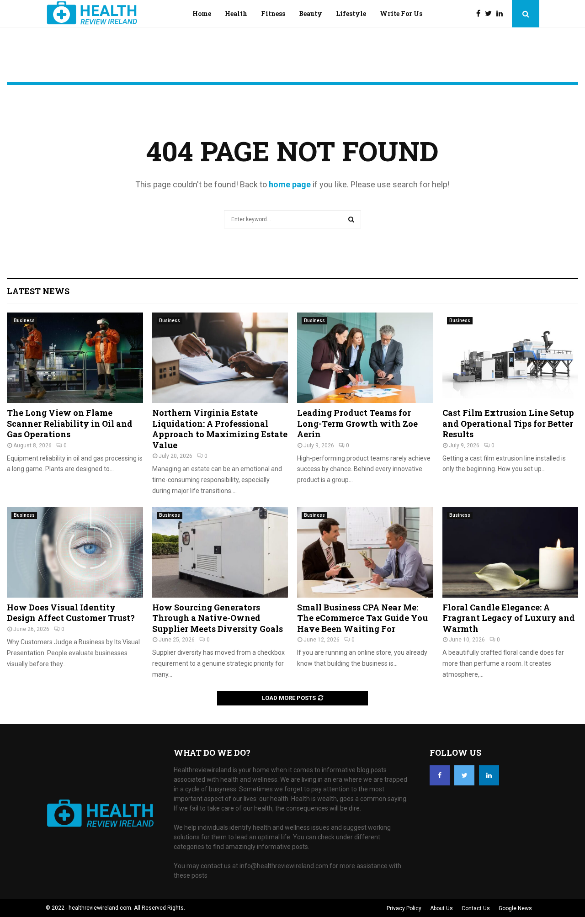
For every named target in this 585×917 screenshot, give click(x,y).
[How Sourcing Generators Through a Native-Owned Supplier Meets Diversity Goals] (220, 552)
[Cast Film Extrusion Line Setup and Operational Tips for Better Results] (510, 358)
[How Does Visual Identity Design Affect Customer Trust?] (75, 552)
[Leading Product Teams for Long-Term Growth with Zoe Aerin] (365, 358)
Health (236, 13)
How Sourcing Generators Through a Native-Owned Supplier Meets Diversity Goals (217, 618)
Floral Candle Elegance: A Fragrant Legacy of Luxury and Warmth (508, 618)
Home (201, 13)
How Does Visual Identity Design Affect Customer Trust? (71, 612)
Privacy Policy (404, 908)
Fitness (273, 13)
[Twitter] (490, 13)
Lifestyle (351, 13)
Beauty (310, 13)
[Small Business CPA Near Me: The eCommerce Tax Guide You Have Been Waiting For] (365, 552)
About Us (441, 908)
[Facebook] (480, 13)
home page (290, 184)
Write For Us (401, 13)
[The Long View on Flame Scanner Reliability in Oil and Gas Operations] (75, 358)
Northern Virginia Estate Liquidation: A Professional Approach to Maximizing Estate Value (219, 428)
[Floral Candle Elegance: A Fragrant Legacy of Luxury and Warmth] (510, 552)
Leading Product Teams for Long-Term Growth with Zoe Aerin (357, 423)
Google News (515, 908)
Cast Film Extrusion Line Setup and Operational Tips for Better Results (508, 423)
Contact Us (476, 908)
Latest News (38, 291)
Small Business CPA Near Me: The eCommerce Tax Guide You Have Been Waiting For (362, 618)
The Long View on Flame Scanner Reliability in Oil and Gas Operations (70, 423)
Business (24, 320)
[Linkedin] (501, 13)
